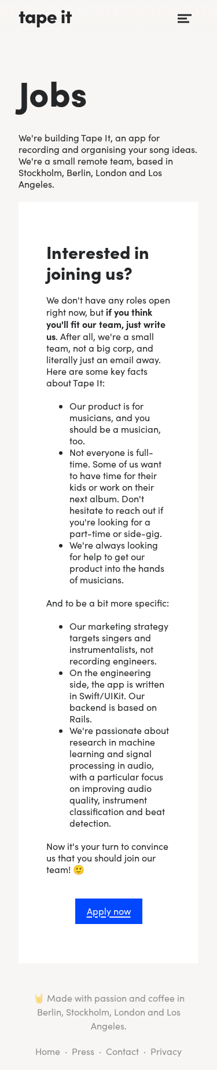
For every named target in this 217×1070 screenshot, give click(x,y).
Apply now (109, 911)
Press (83, 1051)
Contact (122, 1051)
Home (47, 1051)
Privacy (166, 1051)
